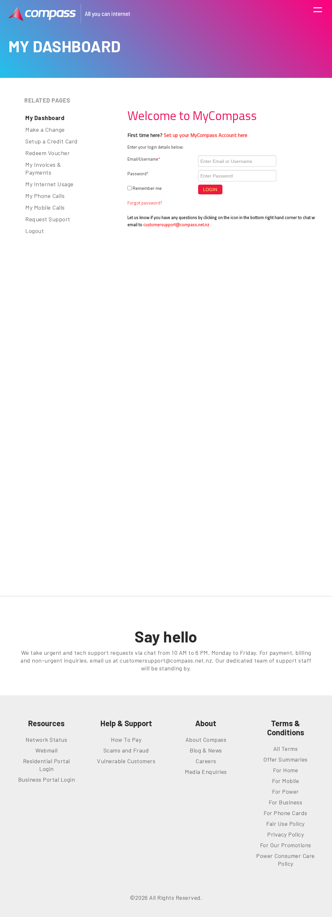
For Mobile (285, 780)
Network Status (46, 739)
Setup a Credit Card (51, 141)
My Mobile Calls (45, 207)
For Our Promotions (285, 845)
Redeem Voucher (47, 152)
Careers (206, 760)
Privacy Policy (285, 834)
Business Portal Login (46, 779)
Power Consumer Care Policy (285, 859)
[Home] (69, 13)
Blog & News (206, 750)
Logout (34, 230)
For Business (285, 802)
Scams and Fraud (126, 750)
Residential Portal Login (46, 764)
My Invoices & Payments (43, 168)
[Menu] (318, 13)
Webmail (46, 750)
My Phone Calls (45, 195)
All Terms (285, 748)
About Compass (206, 739)
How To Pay (126, 739)
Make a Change (45, 129)
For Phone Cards (285, 812)
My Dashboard (45, 117)
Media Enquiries (206, 771)
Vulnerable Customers (126, 760)
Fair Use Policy (285, 823)
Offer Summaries (285, 759)
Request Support (47, 219)
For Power (285, 791)
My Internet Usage (49, 184)
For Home (285, 770)
